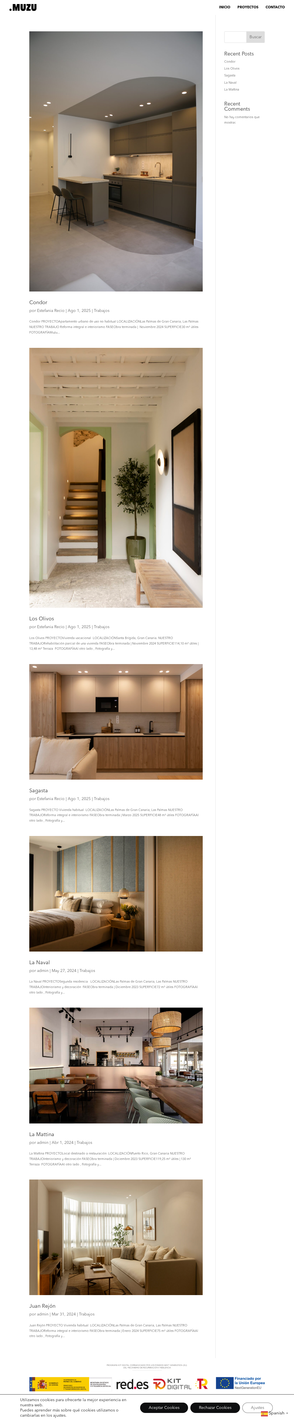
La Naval (39, 962)
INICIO (224, 7)
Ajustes (257, 1408)
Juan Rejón (42, 1306)
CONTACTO (275, 7)
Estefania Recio (51, 311)
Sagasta (38, 790)
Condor (38, 302)
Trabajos (101, 311)
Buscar (255, 37)
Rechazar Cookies (215, 1408)
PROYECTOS (247, 7)
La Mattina (41, 1134)
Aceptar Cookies (164, 1408)
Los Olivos (41, 619)
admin (43, 971)
